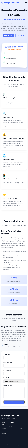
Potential (3, 431)
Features (3, 428)
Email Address (7, 362)
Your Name (6, 354)
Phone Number (7, 370)
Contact (3, 434)
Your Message (7, 386)
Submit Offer (14, 402)
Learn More (20, 35)
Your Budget (7, 378)
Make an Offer (8, 35)
